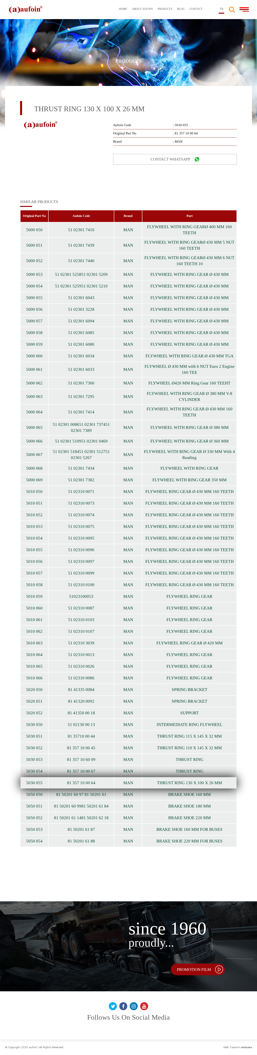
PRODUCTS (165, 8)
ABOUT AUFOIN (142, 8)
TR (221, 8)
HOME (123, 8)
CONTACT (196, 8)
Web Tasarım (231, 1047)
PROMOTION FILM (194, 969)
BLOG (181, 8)
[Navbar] (244, 7)
